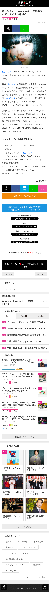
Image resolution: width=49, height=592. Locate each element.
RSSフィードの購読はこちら (25, 196)
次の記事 (40, 274)
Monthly (40, 316)
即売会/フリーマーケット (16, 564)
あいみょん (7, 71)
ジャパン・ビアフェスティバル (19, 553)
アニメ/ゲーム (12, 570)
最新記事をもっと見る (24, 436)
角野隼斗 (37, 564)
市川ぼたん (10, 547)
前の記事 (9, 274)
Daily (8, 316)
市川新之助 (38, 541)
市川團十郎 (22, 541)
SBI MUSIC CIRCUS (14, 558)
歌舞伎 (8, 541)
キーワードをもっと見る (36, 577)
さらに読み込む (24, 526)
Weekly (24, 316)
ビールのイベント (29, 547)
